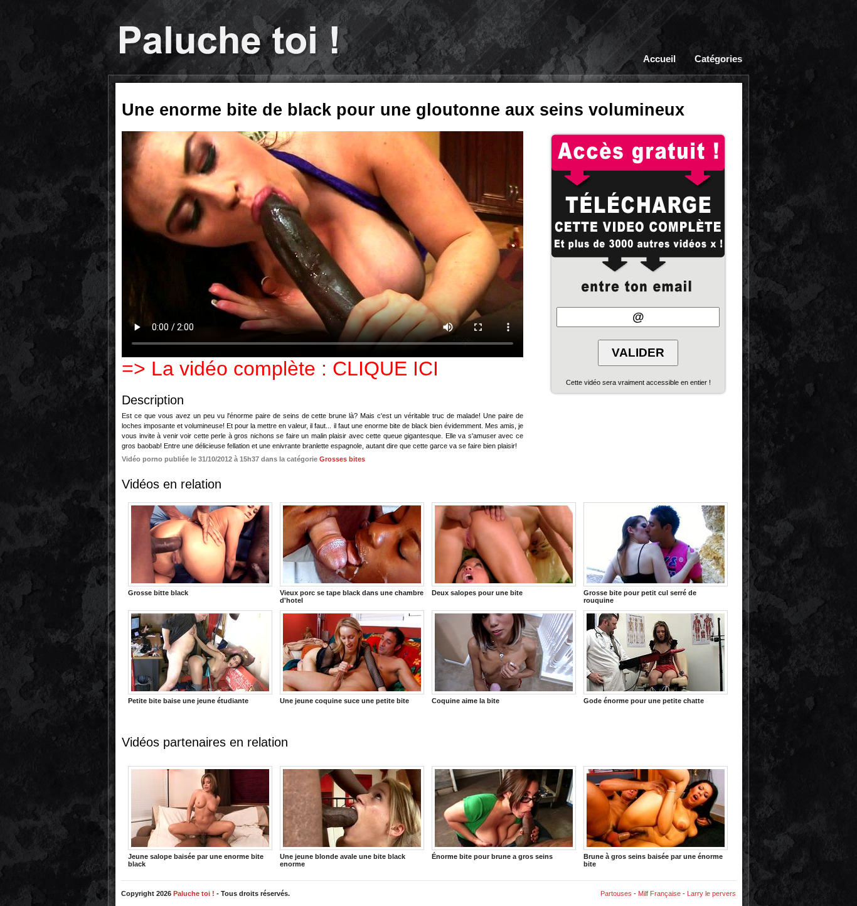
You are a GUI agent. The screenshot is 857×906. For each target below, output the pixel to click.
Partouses (616, 893)
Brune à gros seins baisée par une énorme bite (653, 859)
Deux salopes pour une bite (477, 592)
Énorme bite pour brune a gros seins (492, 856)
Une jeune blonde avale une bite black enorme (342, 859)
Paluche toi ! (194, 893)
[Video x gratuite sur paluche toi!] (228, 41)
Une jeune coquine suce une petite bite (344, 700)
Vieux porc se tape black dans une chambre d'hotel (351, 596)
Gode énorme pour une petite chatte (643, 700)
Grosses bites (342, 459)
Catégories (718, 59)
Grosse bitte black (158, 592)
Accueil (659, 59)
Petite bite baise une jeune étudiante (188, 700)
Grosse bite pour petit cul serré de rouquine (639, 596)
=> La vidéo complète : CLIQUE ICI (280, 368)
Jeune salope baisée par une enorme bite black (195, 859)
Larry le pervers (711, 893)
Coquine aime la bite (465, 700)
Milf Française (659, 893)
